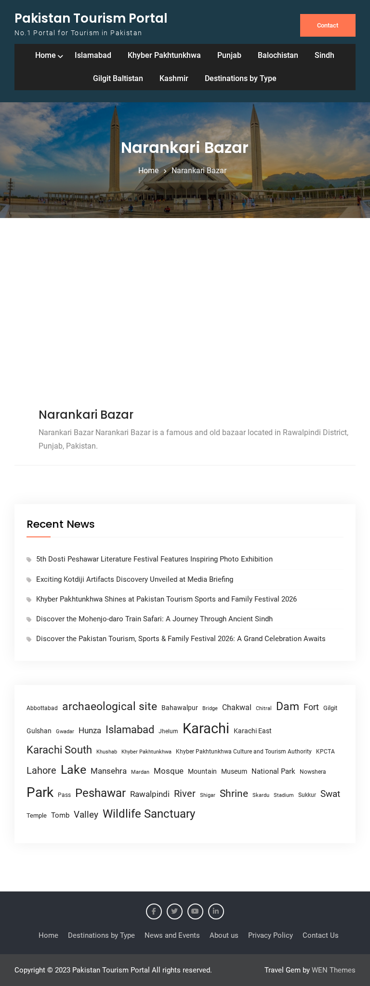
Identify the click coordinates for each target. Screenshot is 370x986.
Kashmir (173, 78)
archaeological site (109, 706)
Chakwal (236, 707)
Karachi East (253, 731)
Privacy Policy (270, 935)
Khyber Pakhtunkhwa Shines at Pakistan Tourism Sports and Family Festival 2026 (166, 599)
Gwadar (65, 731)
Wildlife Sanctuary (149, 814)
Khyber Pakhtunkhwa (164, 55)
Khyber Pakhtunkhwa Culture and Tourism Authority (244, 751)
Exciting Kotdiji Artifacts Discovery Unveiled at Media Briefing (134, 579)
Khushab (106, 751)
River (185, 793)
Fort (311, 707)
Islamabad (93, 55)
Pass (64, 795)
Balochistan (278, 55)
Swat (330, 793)
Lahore (41, 770)
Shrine (234, 793)
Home (45, 55)
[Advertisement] (185, 314)
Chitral (264, 708)
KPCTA (325, 751)
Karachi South (59, 750)
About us (224, 935)
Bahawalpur (179, 708)
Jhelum (168, 731)
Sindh (324, 55)
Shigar (207, 795)
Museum (234, 771)
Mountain (202, 771)
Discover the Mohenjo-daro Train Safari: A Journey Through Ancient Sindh (154, 619)
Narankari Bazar (86, 415)
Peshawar (100, 793)
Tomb (60, 815)
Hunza (90, 730)
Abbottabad (42, 708)
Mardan (140, 772)
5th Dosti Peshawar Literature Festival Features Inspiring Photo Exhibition (154, 559)
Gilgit (330, 708)
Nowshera (313, 771)
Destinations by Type (241, 78)
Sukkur (307, 795)
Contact (327, 25)
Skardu (260, 795)
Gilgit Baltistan (118, 78)
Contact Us (321, 935)
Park (39, 792)
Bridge (210, 708)
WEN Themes (334, 970)
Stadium (284, 795)
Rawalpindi (150, 794)
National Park (273, 771)
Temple (36, 815)
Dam (287, 706)
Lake (73, 770)
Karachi (206, 728)
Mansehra (109, 771)
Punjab (229, 55)
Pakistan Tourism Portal (91, 18)
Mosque (169, 771)
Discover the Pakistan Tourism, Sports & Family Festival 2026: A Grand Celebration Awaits (181, 638)
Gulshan (39, 731)
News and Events (172, 935)
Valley (86, 814)
